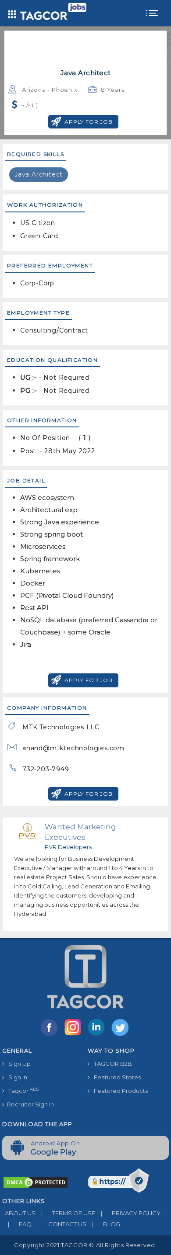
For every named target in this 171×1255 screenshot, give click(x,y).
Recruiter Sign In (29, 1104)
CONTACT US (61, 1223)
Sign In (15, 1077)
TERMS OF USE (68, 1213)
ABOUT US (19, 1213)
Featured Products (119, 1090)
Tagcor (21, 1090)
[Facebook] (51, 1035)
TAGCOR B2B (111, 1063)
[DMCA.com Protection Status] (35, 1182)
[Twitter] (121, 1035)
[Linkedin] (98, 1035)
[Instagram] (74, 1035)
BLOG (106, 1223)
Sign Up (17, 1063)
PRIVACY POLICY (130, 1213)
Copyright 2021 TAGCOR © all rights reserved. (85, 1244)
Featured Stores (115, 1077)
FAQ (20, 1223)
